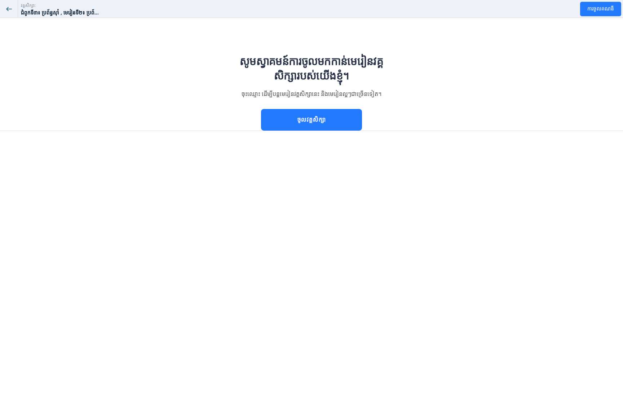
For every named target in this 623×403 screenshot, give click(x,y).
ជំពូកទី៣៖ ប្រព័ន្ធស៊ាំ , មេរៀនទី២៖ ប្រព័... (60, 13)
